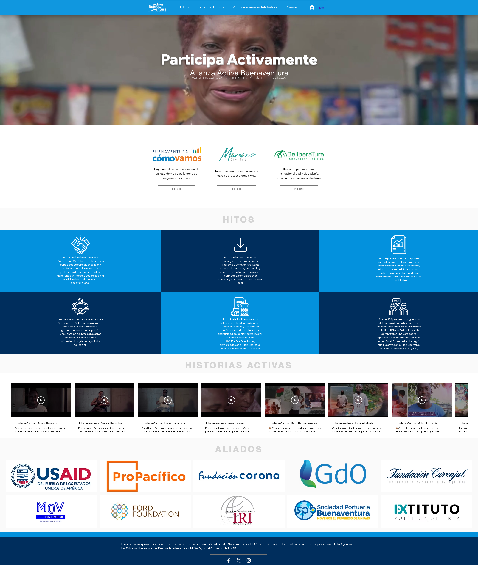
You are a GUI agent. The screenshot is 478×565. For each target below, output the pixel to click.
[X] (238, 560)
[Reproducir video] (41, 400)
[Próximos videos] (473, 399)
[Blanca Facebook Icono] (228, 560)
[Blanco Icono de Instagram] (249, 560)
